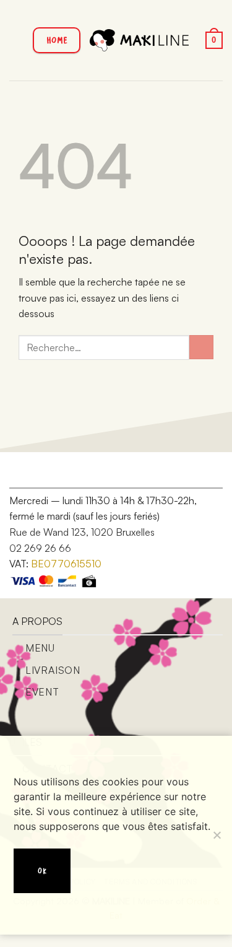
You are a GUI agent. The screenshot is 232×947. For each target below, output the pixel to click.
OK (42, 870)
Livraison (52, 670)
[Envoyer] (201, 347)
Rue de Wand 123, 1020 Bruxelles (82, 532)
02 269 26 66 (40, 548)
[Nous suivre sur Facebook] (30, 472)
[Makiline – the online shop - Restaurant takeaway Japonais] (139, 40)
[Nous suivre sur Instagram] (49, 472)
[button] (16, 40)
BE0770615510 (66, 563)
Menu (40, 648)
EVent (42, 692)
